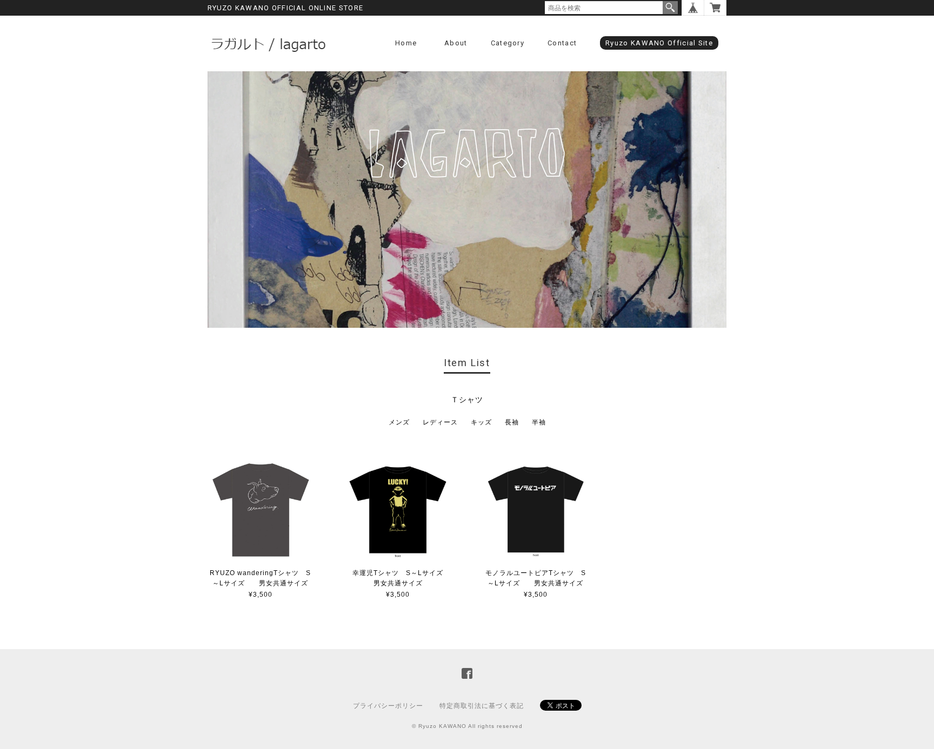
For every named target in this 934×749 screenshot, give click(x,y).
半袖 (539, 422)
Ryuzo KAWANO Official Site (659, 43)
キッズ (481, 422)
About (456, 43)
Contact (562, 43)
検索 (670, 7)
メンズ (399, 422)
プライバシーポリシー (388, 706)
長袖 (512, 422)
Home (406, 43)
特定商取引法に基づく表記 (481, 706)
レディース (440, 422)
